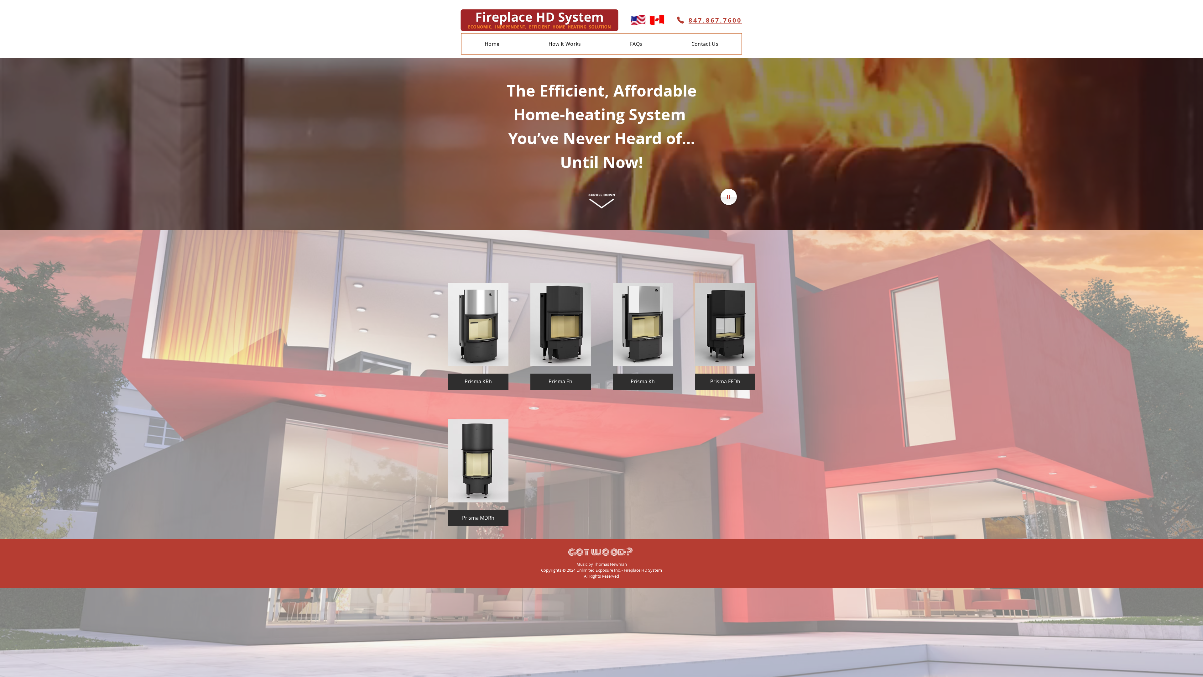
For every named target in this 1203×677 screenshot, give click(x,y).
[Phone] (680, 20)
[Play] (729, 197)
